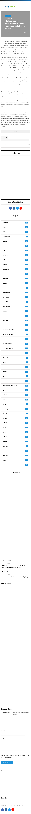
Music (5, 542)
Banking (5, 501)
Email (3, 738)
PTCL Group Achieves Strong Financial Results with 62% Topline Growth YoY (14, 619)
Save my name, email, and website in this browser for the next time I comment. (15, 756)
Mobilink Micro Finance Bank (17, 501)
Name (3, 730)
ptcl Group (6, 609)
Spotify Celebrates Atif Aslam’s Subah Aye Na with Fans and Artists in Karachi (14, 552)
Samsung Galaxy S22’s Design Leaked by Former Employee (7, 180)
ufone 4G (5, 137)
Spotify (10, 542)
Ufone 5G (8, 15)
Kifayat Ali (8, 28)
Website (3, 745)
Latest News (6, 650)
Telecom (13, 609)
